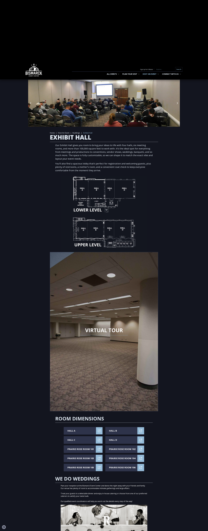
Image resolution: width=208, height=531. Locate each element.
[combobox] (165, 69)
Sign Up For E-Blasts (146, 69)
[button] (30, 103)
